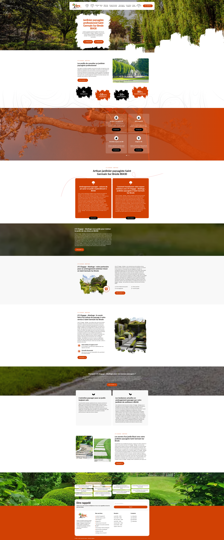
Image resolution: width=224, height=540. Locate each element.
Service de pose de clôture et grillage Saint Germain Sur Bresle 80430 (121, 492)
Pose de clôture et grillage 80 (128, 6)
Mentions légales (91, 538)
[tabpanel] (115, 133)
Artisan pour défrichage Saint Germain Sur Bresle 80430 (84, 491)
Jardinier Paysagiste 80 (87, 5)
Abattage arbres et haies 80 (138, 5)
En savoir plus (116, 129)
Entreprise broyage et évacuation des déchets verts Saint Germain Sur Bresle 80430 (102, 494)
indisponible (89, 41)
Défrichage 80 (97, 6)
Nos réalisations (148, 5)
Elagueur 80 (101, 6)
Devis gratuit (93, 218)
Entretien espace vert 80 (92, 5)
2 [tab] (127, 155)
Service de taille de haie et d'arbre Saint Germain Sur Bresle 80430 (102, 489)
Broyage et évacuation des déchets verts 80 (113, 6)
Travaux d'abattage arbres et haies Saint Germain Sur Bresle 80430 (140, 491)
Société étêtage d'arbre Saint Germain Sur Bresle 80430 (140, 486)
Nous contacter (82, 80)
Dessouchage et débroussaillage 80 (121, 6)
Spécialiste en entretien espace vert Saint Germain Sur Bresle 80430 (83, 486)
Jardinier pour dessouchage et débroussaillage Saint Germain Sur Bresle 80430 (121, 487)
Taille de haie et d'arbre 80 (106, 6)
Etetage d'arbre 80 (134, 6)
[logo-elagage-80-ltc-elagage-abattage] (76, 6)
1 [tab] (126, 155)
